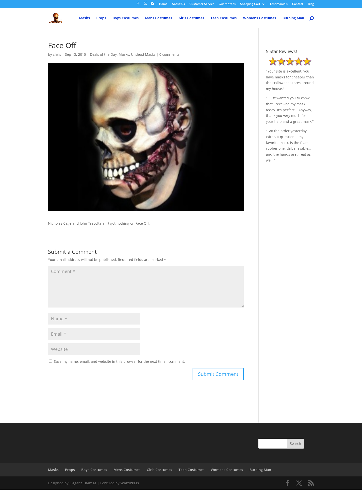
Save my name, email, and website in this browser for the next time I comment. (119, 361)
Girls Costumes (191, 18)
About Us (178, 4)
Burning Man (293, 18)
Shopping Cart (250, 4)
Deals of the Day (103, 54)
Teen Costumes (224, 18)
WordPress (129, 483)
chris (57, 54)
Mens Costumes (158, 18)
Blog (311, 4)
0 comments (169, 54)
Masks (84, 18)
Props (101, 18)
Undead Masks (143, 54)
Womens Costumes (259, 18)
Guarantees (227, 4)
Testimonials (279, 4)
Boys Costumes (126, 18)
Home (163, 4)
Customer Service (201, 4)
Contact (297, 4)
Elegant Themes (82, 483)
